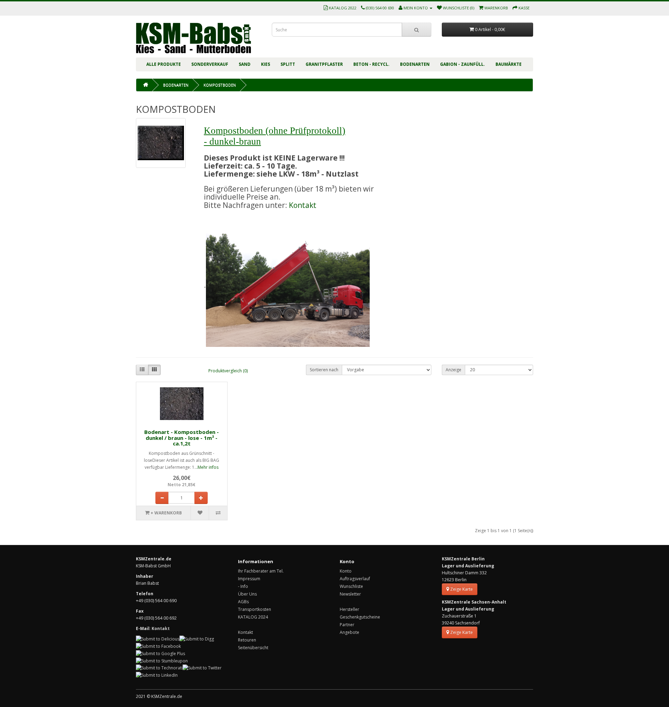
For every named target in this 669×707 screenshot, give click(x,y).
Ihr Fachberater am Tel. (261, 571)
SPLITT (287, 64)
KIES (265, 64)
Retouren (247, 640)
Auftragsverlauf (355, 579)
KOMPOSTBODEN (219, 84)
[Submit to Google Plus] (160, 653)
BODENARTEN (415, 64)
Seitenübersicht (253, 648)
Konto (346, 571)
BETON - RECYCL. (371, 64)
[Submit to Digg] (196, 639)
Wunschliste (351, 586)
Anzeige (453, 370)
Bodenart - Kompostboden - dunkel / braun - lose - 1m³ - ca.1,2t (181, 437)
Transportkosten (254, 609)
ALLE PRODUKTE (163, 64)
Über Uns (247, 594)
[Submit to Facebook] (158, 646)
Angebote (349, 632)
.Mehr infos (207, 467)
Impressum (249, 579)
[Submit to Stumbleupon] (162, 660)
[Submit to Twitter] (202, 668)
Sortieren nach (324, 370)
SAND (245, 64)
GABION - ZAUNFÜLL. (462, 64)
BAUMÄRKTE (508, 64)
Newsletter (350, 594)
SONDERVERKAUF (209, 64)
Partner (347, 625)
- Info (243, 586)
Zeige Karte (461, 589)
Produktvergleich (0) (228, 371)
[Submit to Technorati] (159, 668)
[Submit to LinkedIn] (157, 675)
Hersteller (349, 609)
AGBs (243, 602)
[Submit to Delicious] (157, 639)
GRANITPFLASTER (324, 64)
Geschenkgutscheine (360, 617)
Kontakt (302, 205)
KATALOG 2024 (253, 617)
